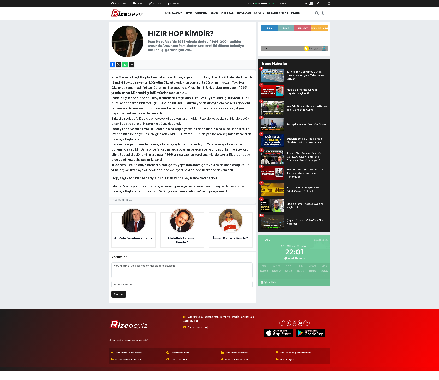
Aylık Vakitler (270, 282)
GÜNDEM (201, 13)
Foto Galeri (121, 3)
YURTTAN (227, 13)
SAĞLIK (259, 13)
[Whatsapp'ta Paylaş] (125, 65)
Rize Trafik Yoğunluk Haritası (295, 352)
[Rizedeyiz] (128, 13)
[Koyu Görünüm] (323, 13)
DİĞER (295, 13)
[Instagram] (294, 323)
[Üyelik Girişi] (327, 3)
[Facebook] (282, 323)
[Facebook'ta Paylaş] (112, 65)
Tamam (327, 375)
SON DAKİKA (174, 13)
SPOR (214, 13)
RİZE (189, 13)
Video (140, 3)
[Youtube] (301, 323)
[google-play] (310, 333)
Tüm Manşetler (178, 359)
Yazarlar (157, 3)
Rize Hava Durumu (181, 352)
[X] (288, 323)
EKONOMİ (244, 13)
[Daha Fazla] (131, 65)
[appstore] (278, 333)
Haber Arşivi (287, 359)
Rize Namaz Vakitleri (237, 352)
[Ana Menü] (328, 13)
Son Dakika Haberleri (236, 359)
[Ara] (317, 13)
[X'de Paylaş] (118, 65)
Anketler (174, 3)
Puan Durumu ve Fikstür (128, 359)
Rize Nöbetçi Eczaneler (129, 352)
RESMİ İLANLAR (277, 13)
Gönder (119, 294)
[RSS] (307, 323)
